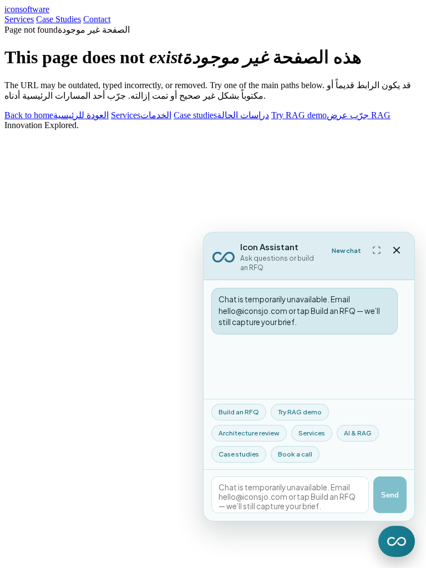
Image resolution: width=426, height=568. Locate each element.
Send (390, 495)
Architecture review (249, 433)
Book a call (295, 454)
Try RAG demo (300, 412)
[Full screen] (377, 250)
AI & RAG (358, 433)
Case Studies (58, 19)
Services (19, 19)
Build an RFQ (239, 412)
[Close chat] (396, 250)
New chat (346, 250)
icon (26, 9)
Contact (96, 19)
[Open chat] (396, 541)
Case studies (239, 454)
